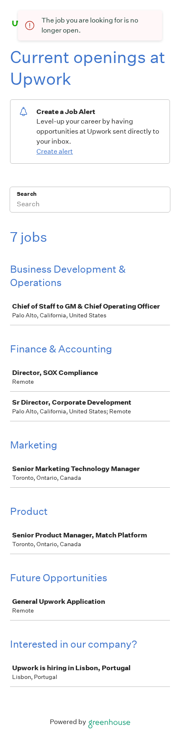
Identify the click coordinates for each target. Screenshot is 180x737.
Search (26, 194)
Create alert (54, 151)
